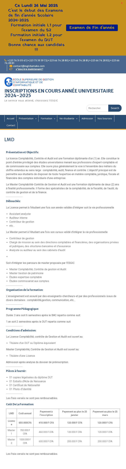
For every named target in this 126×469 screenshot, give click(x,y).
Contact (11, 125)
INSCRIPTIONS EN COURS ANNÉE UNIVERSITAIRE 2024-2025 (59, 93)
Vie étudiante (66, 118)
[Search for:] (104, 108)
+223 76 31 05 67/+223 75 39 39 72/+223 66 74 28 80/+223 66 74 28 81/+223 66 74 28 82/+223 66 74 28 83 (61, 62)
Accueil (10, 118)
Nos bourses (104, 118)
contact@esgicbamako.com (29, 66)
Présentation (26, 118)
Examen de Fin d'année (92, 28)
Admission (87, 118)
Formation (46, 118)
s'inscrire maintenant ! (29, 69)
